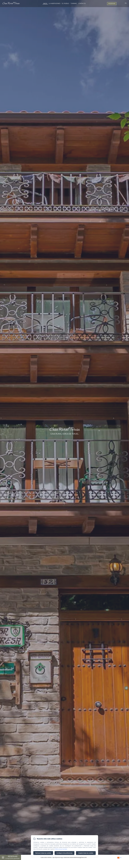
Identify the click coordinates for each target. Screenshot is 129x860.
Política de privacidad (61, 849)
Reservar (111, 3)
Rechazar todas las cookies (43, 853)
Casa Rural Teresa (10, 3)
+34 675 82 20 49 (57, 857)
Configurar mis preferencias (64, 853)
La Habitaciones (54, 3)
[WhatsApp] (126, 688)
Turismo (74, 3)
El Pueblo (65, 3)
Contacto (82, 3)
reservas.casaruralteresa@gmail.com (75, 857)
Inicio (45, 3)
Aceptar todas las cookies (85, 853)
